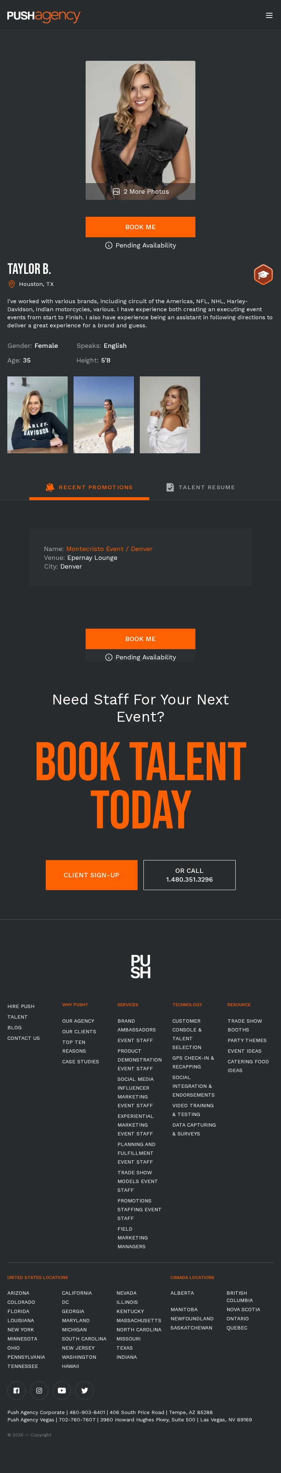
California (77, 1293)
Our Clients (79, 1031)
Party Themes (247, 1040)
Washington (79, 1357)
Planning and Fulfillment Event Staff (136, 1153)
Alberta (182, 1293)
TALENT (17, 1017)
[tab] (89, 491)
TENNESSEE (22, 1366)
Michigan (74, 1329)
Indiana (126, 1357)
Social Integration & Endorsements (193, 1086)
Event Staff (135, 1040)
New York (20, 1329)
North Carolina (138, 1329)
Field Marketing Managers (132, 1237)
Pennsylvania (26, 1357)
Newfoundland (192, 1318)
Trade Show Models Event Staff (137, 1181)
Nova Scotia (243, 1309)
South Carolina (84, 1339)
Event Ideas (245, 1051)
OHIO (13, 1348)
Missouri (128, 1339)
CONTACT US (23, 1038)
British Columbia (239, 1296)
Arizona (18, 1293)
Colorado (21, 1302)
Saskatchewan (191, 1328)
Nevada (126, 1293)
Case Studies (80, 1061)
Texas (124, 1348)
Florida (18, 1311)
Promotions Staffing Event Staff (139, 1209)
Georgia (73, 1311)
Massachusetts (138, 1320)
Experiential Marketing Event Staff (135, 1125)
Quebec (236, 1328)
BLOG (14, 1027)
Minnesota (22, 1339)
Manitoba (184, 1309)
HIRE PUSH (20, 1006)
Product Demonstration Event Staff (139, 1059)
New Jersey (78, 1348)
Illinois (127, 1302)
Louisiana (20, 1320)
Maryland (76, 1320)
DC (65, 1302)
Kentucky (130, 1311)
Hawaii (70, 1366)
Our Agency (78, 1021)
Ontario (237, 1318)
